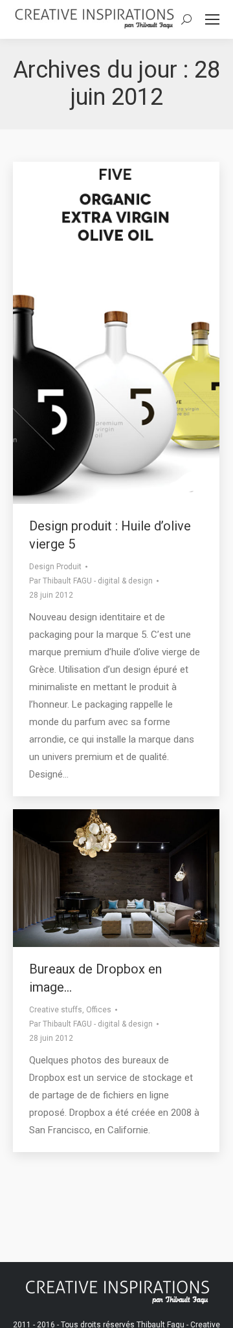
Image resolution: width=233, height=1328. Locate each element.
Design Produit (55, 566)
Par (91, 580)
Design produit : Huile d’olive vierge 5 (110, 535)
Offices (98, 1009)
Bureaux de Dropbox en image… (95, 978)
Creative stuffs (55, 1009)
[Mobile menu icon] (212, 19)
